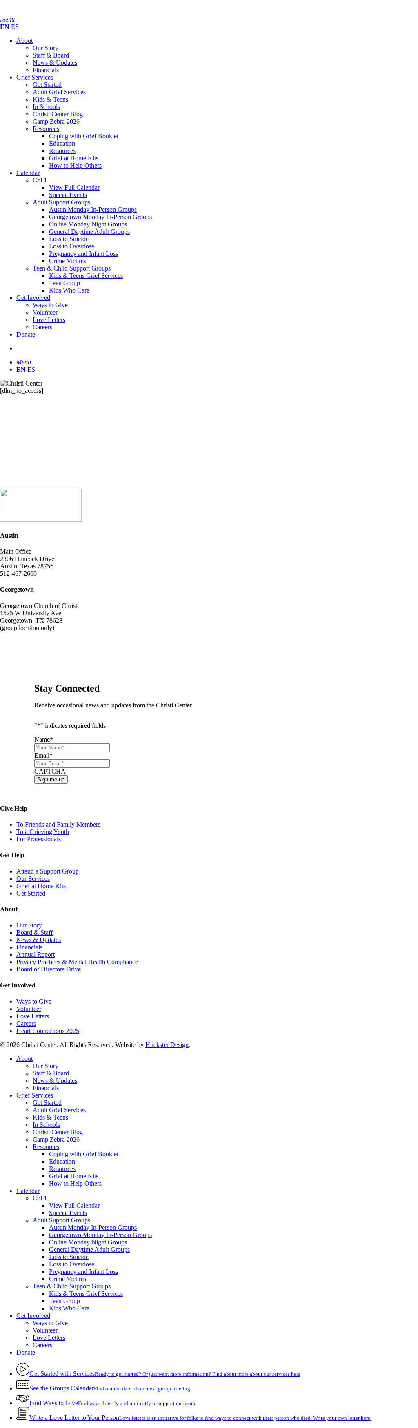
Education (62, 1161)
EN (4, 26)
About (24, 1058)
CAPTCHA (50, 771)
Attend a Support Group (47, 871)
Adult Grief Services (59, 1109)
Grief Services (34, 1095)
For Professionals (38, 839)
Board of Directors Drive (48, 969)
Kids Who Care (69, 1308)
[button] (23, 362)
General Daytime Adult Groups (89, 1249)
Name (43, 739)
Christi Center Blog (58, 1132)
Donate (25, 1352)
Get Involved (33, 1315)
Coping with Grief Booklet (83, 1154)
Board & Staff (34, 932)
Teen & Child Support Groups (72, 1286)
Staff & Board (51, 1073)
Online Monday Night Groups (88, 1242)
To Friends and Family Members (58, 824)
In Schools (46, 1124)
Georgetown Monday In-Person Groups (100, 1234)
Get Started (30, 893)
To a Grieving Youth (42, 831)
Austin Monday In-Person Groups (93, 1227)
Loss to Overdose (71, 1264)
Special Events (68, 1212)
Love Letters (32, 1016)
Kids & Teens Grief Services (86, 1293)
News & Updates (38, 939)
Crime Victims (67, 1278)
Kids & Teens (50, 1117)
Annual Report (35, 954)
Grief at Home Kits (41, 886)
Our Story (29, 925)
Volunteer (28, 1008)
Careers (26, 1023)
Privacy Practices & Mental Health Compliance (77, 961)
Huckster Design (167, 1044)
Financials (29, 947)
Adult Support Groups (61, 1220)
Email (43, 755)
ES (15, 26)
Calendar (28, 1190)
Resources (46, 1146)
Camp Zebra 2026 (56, 1139)
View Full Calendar (74, 1205)
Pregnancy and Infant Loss (83, 1271)
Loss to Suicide (69, 1256)
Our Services (33, 878)
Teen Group (64, 1300)
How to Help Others (75, 1183)
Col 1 (40, 1198)
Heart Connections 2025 (47, 1030)
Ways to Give (33, 1001)
